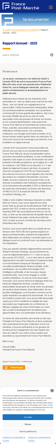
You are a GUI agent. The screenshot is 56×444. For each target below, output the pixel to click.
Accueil (6, 30)
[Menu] (50, 7)
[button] (52, 390)
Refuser (28, 424)
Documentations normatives (25, 30)
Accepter (28, 417)
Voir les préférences (28, 431)
